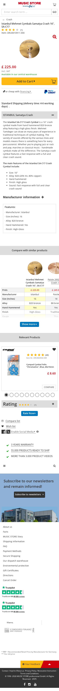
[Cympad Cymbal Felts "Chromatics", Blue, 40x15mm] (13, 365)
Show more (28, 324)
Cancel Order (9, 580)
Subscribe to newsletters (28, 494)
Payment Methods (12, 551)
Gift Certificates (11, 570)
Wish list (11, 426)
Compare (49, 387)
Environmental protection (16, 565)
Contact (5, 670)
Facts (5, 531)
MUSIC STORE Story (13, 536)
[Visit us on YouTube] (35, 684)
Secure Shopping (11, 555)
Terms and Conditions (29, 673)
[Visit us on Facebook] (24, 684)
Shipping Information (14, 541)
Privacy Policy (30, 670)
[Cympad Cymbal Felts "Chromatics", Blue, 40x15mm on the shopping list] (54, 349)
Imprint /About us (17, 670)
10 (52, 395)
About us (7, 526)
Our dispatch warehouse (15, 560)
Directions (8, 575)
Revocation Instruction (47, 670)
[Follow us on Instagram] (30, 684)
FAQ (5, 546)
